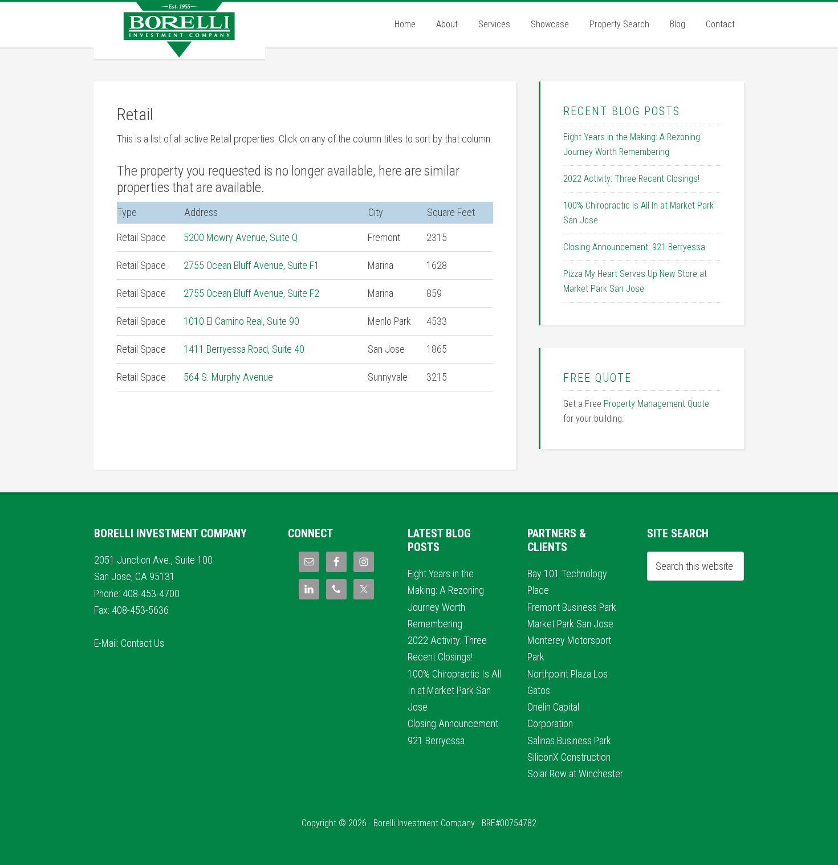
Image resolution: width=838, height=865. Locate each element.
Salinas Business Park (569, 740)
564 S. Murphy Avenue (228, 377)
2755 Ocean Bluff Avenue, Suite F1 (251, 265)
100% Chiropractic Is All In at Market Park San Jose (454, 690)
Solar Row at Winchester (575, 774)
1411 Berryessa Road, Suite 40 (244, 349)
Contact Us (142, 643)
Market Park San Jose (570, 624)
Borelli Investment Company (179, 30)
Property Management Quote (656, 403)
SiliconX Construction (569, 757)
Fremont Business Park (571, 607)
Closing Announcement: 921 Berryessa (634, 247)
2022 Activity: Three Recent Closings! (631, 178)
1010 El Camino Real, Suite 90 (241, 321)
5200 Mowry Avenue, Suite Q (241, 237)
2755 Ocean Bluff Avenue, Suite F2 (251, 293)
